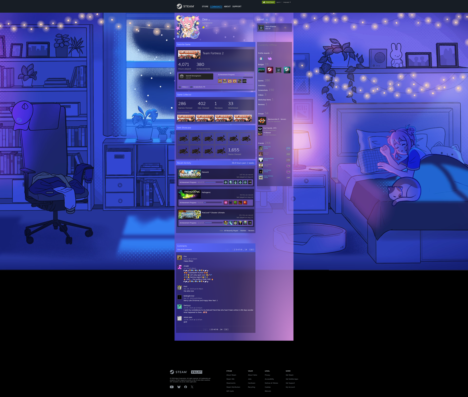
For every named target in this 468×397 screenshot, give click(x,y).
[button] (274, 19)
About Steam (231, 375)
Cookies (268, 387)
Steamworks (230, 383)
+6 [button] (250, 223)
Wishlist (243, 231)
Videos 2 (185, 87)
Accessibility (269, 379)
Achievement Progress (226, 74)
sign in (278, 2)
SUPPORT (236, 6)
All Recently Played (231, 231)
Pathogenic (206, 192)
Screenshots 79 (199, 87)
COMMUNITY (216, 6)
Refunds (268, 391)
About (227, 6)
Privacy (267, 375)
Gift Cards (230, 391)
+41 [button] (250, 182)
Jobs (249, 379)
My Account (290, 387)
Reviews (251, 231)
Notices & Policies (271, 383)
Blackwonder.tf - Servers (277, 119)
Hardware (251, 383)
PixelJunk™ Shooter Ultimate (213, 213)
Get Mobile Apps (292, 379)
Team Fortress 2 (213, 53)
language (286, 2)
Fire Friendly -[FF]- (270, 128)
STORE (205, 6)
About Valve (252, 375)
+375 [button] (244, 81)
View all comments (184, 249)
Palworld (205, 172)
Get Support (290, 383)
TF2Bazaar (267, 133)
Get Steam (289, 375)
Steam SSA (230, 379)
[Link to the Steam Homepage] (185, 8)
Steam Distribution (233, 387)
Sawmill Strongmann (193, 76)
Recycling (251, 387)
